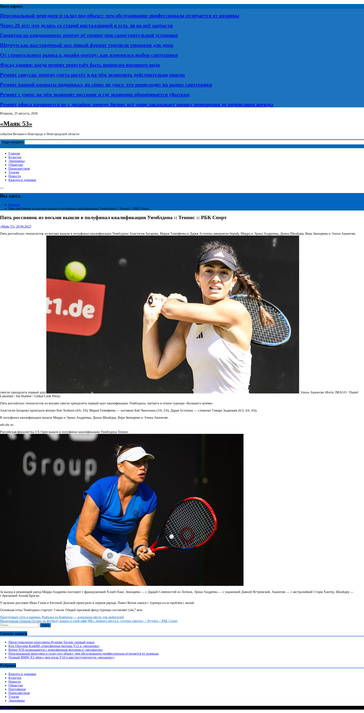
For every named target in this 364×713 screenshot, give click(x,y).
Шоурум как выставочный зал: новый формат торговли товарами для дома (86, 45)
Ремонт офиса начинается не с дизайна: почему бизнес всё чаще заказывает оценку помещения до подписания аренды (136, 104)
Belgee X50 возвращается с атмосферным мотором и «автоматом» (55, 650)
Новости (14, 176)
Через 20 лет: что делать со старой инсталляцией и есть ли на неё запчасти (86, 25)
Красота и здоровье (22, 180)
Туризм (13, 172)
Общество (15, 165)
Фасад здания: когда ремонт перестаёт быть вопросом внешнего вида (80, 65)
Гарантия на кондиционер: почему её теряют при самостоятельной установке (89, 35)
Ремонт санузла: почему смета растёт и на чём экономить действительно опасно (92, 74)
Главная (14, 153)
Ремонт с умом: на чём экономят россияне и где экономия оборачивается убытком (94, 94)
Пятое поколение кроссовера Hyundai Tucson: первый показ (51, 642)
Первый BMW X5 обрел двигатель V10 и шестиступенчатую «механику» (61, 657)
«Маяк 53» (16, 123)
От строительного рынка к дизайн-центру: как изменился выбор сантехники (89, 55)
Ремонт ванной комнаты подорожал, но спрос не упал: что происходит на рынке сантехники (106, 84)
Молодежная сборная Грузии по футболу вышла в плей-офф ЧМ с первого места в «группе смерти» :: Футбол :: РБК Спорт (89, 621)
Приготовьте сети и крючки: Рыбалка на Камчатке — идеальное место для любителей (62, 617)
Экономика (16, 161)
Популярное (17, 689)
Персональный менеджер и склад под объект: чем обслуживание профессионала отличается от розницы (119, 15)
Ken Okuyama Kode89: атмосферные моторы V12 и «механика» (54, 646)
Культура (14, 157)
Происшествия (19, 168)
